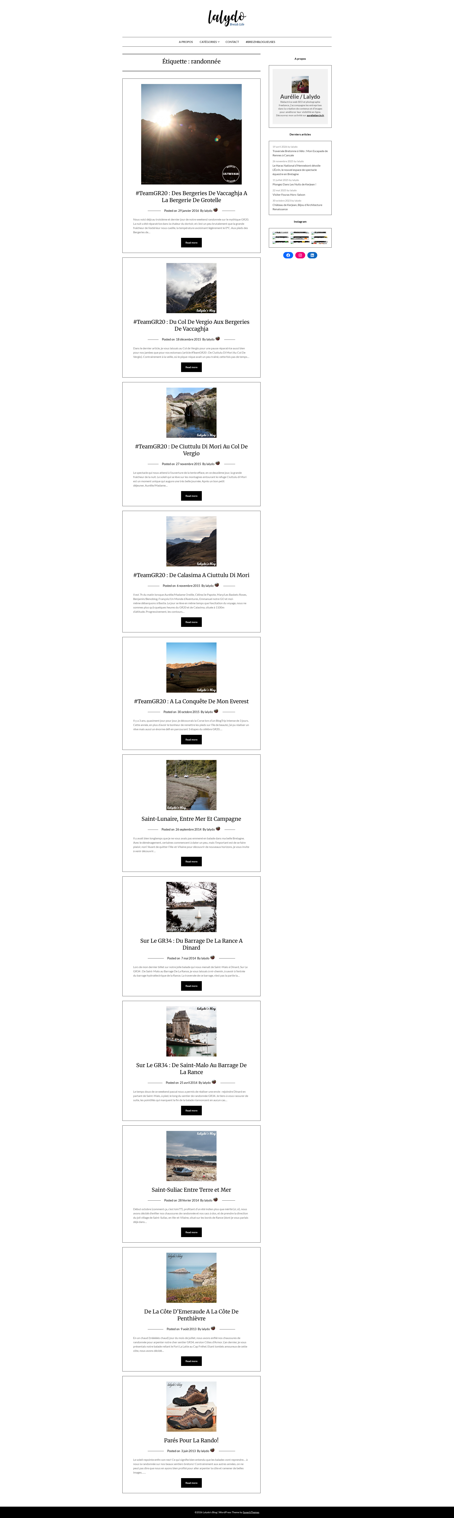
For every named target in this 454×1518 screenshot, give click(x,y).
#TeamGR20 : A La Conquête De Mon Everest (191, 701)
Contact (232, 41)
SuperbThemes (251, 1512)
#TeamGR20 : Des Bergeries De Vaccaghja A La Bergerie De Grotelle (191, 196)
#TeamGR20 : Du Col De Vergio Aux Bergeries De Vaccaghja (191, 325)
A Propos (186, 41)
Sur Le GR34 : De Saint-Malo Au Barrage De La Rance (191, 1068)
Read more (191, 242)
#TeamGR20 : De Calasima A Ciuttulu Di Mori (191, 575)
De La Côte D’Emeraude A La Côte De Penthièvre (191, 1315)
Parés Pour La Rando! (191, 1440)
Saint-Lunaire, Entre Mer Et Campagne (191, 818)
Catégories (208, 41)
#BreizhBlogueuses (260, 41)
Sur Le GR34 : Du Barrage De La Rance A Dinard (191, 944)
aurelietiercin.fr (315, 115)
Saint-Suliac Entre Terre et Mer (191, 1189)
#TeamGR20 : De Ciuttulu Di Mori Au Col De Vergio (191, 450)
